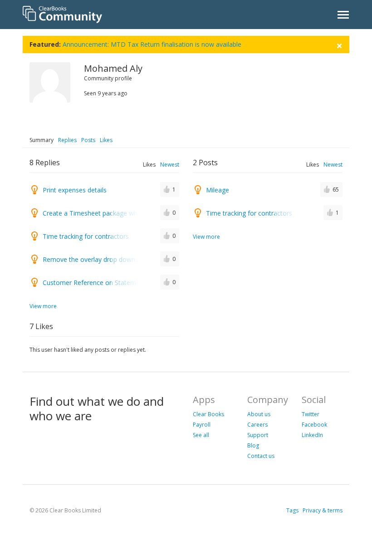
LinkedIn (312, 435)
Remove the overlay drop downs (90, 259)
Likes (106, 140)
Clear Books (208, 414)
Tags (292, 510)
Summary (41, 140)
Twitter (310, 414)
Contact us (260, 456)
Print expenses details (75, 190)
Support (257, 435)
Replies (67, 140)
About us (258, 414)
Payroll (201, 424)
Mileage (217, 190)
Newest (169, 164)
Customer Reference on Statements (96, 282)
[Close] (339, 44)
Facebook (314, 424)
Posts (88, 140)
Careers (257, 424)
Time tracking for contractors (86, 236)
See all (201, 435)
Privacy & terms (323, 510)
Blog (253, 445)
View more (43, 306)
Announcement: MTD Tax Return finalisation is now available (152, 44)
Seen (90, 93)
